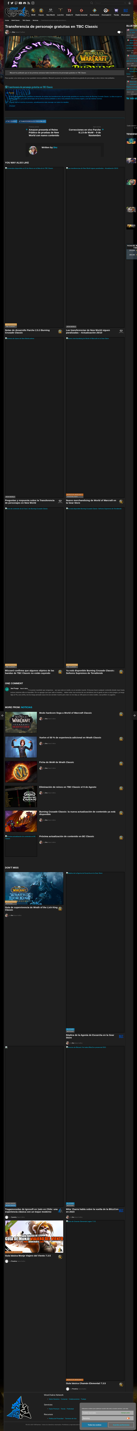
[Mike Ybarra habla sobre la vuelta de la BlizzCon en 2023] (95, 1126)
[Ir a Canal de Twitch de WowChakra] (16, 3)
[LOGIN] (129, 3)
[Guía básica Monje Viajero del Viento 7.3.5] (34, 1236)
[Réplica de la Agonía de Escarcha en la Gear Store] (95, 952)
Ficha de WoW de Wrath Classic (56, 762)
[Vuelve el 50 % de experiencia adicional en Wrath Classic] (21, 747)
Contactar (64, 1399)
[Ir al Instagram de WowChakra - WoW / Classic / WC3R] (33, 3)
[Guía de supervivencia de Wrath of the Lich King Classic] (34, 888)
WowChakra (10, 1203)
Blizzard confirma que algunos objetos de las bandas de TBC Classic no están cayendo (29, 671)
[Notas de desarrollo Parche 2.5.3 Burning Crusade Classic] (34, 247)
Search (125, 3)
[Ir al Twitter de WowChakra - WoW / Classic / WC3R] (12, 3)
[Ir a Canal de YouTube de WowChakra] (21, 3)
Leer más (125, 1408)
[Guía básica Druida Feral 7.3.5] (131, 227)
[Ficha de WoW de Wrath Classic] (21, 771)
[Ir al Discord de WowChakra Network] (25, 3)
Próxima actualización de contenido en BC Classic (66, 836)
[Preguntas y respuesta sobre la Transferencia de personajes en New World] (34, 417)
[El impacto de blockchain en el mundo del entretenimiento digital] (131, 141)
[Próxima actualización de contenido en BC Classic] (21, 846)
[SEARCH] (91, 3)
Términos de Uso (71, 1418)
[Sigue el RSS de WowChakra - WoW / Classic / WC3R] (29, 3)
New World (71, 326)
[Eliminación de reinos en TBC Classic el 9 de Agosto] (21, 796)
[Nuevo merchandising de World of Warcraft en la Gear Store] (95, 417)
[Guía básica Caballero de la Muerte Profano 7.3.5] (131, 160)
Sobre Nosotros (54, 1399)
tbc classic (12, 121)
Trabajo (83, 1399)
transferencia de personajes (33, 121)
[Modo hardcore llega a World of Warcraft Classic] (21, 722)
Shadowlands (72, 497)
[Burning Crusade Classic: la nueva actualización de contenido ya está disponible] (21, 821)
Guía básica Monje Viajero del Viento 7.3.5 (28, 1255)
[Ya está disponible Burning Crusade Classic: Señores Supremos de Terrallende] (95, 587)
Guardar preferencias (121, 1425)
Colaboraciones (74, 1399)
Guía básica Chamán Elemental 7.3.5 (86, 1383)
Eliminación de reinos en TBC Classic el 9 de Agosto (67, 787)
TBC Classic (10, 326)
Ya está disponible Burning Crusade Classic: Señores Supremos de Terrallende (90, 671)
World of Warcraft (75, 494)
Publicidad (70, 1409)
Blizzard (70, 1029)
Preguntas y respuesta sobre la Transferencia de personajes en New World (29, 501)
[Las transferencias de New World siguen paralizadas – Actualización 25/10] (95, 247)
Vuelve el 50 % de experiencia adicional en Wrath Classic (70, 737)
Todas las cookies (94, 1425)
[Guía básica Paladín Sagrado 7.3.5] (131, 209)
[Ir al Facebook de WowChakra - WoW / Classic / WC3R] (8, 3)
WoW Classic (11, 324)
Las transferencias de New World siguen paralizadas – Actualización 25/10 (88, 331)
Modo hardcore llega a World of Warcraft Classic (65, 713)
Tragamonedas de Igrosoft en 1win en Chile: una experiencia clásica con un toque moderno (31, 1210)
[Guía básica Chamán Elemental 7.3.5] (95, 1300)
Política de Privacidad (56, 1418)
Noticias (26, 707)
